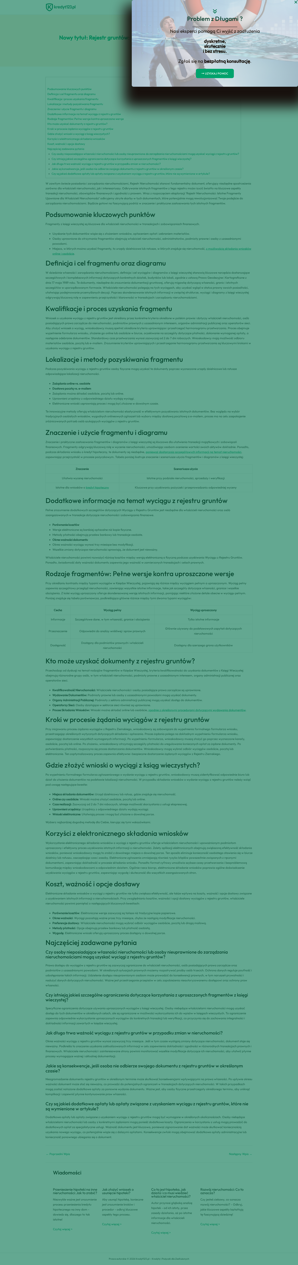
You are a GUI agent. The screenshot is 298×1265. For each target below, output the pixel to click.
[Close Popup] (296, 2)
